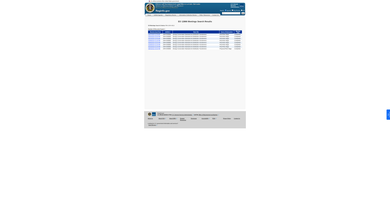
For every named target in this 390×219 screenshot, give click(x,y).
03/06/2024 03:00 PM (154, 42)
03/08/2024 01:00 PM (154, 40)
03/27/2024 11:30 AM (154, 34)
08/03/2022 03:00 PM (154, 48)
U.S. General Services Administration (182, 115)
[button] (157, 15)
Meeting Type (238, 32)
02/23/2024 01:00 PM (154, 46)
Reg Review (236, 10)
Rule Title (196, 32)
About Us (150, 118)
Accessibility (205, 118)
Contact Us (237, 118)
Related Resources (183, 119)
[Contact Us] (215, 16)
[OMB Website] (149, 11)
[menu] (157, 15)
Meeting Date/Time (155, 32)
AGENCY (167, 32)
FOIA (213, 118)
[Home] (148, 16)
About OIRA (172, 118)
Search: (222, 10)
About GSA (162, 118)
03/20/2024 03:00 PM (154, 36)
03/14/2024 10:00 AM (154, 38)
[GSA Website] (241, 7)
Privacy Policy (227, 118)
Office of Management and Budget (208, 115)
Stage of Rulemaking (227, 32)
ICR (244, 10)
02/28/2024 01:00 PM (154, 44)
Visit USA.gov (152, 125)
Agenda (229, 10)
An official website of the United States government (164, 1)
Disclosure (194, 118)
